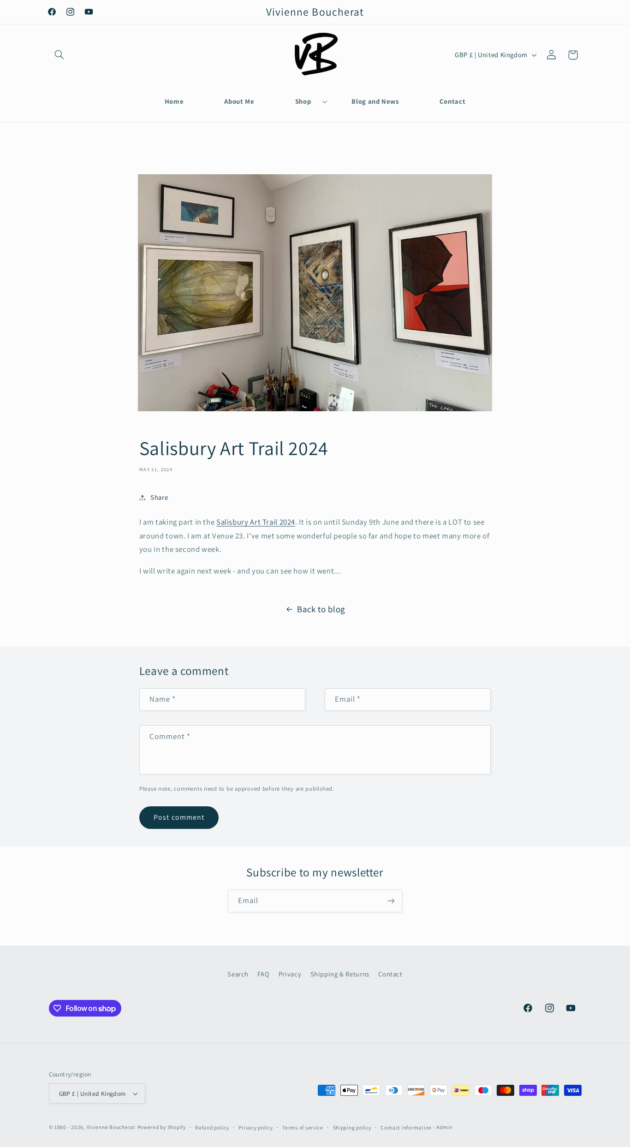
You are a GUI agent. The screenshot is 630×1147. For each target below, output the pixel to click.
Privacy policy (255, 1127)
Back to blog (321, 609)
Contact (390, 974)
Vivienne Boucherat (111, 1126)
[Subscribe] (391, 901)
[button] (59, 54)
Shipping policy (352, 1127)
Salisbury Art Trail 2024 (255, 522)
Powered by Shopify (161, 1126)
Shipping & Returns (339, 974)
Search (238, 974)
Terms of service (302, 1127)
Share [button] (159, 497)
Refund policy (212, 1127)
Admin (444, 1126)
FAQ (263, 974)
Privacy (290, 974)
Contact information (406, 1127)
